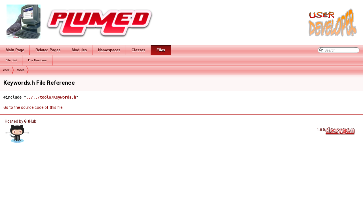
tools (20, 70)
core (6, 70)
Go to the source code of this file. (33, 107)
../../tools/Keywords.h (51, 97)
